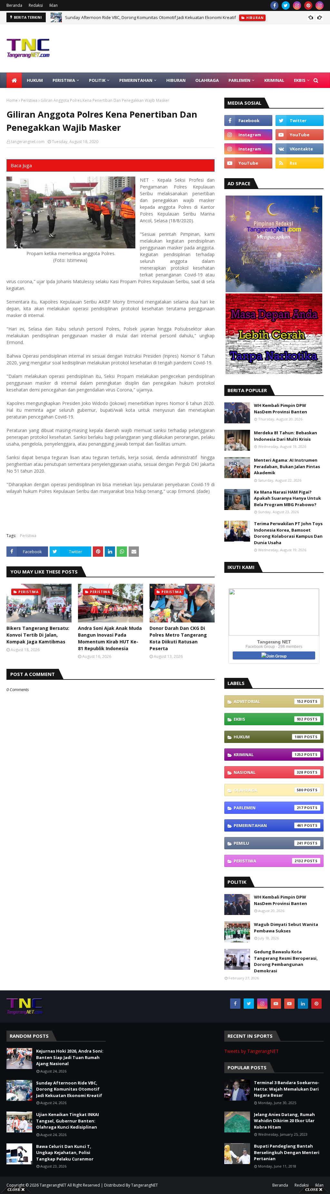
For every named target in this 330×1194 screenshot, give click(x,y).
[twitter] (286, 5)
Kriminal (268, 754)
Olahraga (268, 790)
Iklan (53, 5)
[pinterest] (308, 5)
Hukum (268, 737)
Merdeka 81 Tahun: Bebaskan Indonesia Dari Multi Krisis (285, 436)
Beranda (14, 5)
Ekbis (268, 719)
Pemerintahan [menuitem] (135, 80)
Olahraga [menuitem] (207, 80)
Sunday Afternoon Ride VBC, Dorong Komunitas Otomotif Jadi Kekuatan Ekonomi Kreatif (150, 17)
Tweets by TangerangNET (251, 1051)
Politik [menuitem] (97, 80)
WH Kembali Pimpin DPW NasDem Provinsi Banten (280, 408)
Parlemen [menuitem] (239, 80)
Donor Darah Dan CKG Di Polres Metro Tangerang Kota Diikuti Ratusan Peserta (178, 638)
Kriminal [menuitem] (274, 80)
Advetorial (268, 701)
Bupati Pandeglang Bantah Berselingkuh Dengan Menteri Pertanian (286, 1152)
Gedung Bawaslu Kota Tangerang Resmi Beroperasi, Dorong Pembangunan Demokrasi (286, 961)
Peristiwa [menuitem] (64, 80)
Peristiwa (29, 100)
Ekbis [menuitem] (300, 80)
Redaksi (36, 5)
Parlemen (268, 808)
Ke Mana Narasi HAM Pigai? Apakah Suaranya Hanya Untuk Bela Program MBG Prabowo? (287, 498)
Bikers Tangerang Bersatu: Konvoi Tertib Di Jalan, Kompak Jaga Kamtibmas (37, 635)
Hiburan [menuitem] (176, 80)
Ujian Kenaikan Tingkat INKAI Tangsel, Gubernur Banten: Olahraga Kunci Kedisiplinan (67, 1121)
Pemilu (268, 843)
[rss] (300, 163)
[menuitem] (14, 80)
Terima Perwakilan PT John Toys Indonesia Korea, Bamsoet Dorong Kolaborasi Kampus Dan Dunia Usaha (288, 533)
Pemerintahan (268, 825)
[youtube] (300, 134)
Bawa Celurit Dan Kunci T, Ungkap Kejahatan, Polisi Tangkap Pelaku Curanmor (64, 1152)
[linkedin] (303, 1003)
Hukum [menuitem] (35, 80)
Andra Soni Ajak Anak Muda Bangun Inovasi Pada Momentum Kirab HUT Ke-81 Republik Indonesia (110, 638)
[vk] (300, 148)
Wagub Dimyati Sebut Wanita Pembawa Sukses (286, 927)
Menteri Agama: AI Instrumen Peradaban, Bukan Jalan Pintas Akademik (287, 466)
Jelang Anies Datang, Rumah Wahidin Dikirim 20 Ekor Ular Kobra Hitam (284, 1121)
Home (12, 100)
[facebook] (274, 5)
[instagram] (297, 5)
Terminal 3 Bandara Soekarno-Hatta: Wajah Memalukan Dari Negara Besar (286, 1089)
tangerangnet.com (27, 141)
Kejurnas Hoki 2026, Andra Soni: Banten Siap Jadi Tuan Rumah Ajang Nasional (69, 1057)
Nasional (268, 772)
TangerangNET (53, 1185)
